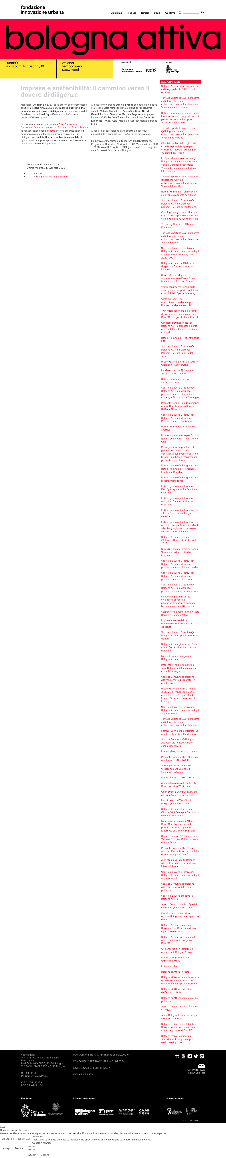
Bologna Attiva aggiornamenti (52, 176)
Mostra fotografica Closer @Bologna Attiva (176, 959)
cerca (181, 13)
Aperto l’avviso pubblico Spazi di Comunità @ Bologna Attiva (179, 906)
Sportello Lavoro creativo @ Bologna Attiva (177, 897)
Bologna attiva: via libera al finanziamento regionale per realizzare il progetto (177, 1039)
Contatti (170, 12)
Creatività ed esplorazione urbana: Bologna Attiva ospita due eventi (180, 916)
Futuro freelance (170, 966)
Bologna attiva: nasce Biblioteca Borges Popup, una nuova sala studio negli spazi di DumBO (179, 1027)
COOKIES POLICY (83, 1074)
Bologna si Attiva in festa (175, 971)
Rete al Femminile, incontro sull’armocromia (176, 381)
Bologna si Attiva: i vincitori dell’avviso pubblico (176, 991)
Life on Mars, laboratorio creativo (180, 751)
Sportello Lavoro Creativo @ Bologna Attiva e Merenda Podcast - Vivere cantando (177, 418)
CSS (199, 1121)
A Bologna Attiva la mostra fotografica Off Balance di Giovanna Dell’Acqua (176, 768)
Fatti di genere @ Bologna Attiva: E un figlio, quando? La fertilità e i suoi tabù (179, 489)
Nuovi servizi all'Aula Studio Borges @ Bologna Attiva (176, 802)
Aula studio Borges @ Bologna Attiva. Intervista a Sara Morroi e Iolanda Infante (179, 863)
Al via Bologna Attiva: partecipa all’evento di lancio (179, 1017)
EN (202, 12)
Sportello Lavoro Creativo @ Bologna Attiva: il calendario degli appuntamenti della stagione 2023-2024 (180, 253)
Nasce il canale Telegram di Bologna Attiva (176, 658)
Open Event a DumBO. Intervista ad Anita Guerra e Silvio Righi (179, 793)
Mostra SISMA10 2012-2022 (177, 777)
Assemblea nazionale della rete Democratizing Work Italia (178, 784)
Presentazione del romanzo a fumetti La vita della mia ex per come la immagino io (178, 668)
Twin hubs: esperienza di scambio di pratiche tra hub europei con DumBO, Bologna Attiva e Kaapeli (180, 314)
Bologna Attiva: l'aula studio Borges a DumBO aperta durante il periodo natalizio (179, 928)
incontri (39, 173)
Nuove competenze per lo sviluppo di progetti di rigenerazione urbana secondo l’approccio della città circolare (178, 601)
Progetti (131, 12)
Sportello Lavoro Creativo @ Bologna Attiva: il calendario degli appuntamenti (180, 710)
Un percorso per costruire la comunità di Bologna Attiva (177, 950)
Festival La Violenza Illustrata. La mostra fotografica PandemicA (179, 732)
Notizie (145, 12)
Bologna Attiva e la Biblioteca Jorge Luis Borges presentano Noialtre (178, 266)
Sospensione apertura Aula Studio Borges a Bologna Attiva (180, 613)
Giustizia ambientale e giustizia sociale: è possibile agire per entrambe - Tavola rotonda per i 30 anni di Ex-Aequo (179, 148)
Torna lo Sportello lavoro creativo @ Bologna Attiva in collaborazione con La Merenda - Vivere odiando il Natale (180, 102)
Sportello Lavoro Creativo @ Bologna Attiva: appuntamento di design (179, 635)
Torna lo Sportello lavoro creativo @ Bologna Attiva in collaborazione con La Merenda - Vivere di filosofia (180, 181)
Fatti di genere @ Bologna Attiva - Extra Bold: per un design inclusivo (179, 513)
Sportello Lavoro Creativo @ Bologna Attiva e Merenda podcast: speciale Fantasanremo (179, 588)
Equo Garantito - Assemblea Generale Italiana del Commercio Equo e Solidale (55, 126)
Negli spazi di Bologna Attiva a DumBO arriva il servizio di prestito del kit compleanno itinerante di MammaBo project (178, 825)
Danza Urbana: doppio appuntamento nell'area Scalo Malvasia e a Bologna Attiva (178, 278)
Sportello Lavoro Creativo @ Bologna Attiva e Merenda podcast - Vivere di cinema (177, 576)
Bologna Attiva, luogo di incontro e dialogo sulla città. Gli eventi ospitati (179, 89)
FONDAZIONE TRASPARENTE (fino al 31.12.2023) (101, 1054)
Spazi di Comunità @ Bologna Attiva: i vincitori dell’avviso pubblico (177, 887)
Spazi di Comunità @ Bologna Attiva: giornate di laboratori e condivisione (178, 680)
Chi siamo (116, 12)
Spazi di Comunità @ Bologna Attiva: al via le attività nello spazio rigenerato (177, 742)
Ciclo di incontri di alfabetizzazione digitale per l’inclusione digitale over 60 (177, 302)
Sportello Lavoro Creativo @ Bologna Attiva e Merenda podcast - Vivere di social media (179, 564)
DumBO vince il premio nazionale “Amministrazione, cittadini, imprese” (179, 552)
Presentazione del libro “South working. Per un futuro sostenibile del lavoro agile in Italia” (180, 851)
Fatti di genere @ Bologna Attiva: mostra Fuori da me (179, 479)
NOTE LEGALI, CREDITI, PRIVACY (91, 1067)
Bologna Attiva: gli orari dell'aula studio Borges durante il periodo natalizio (179, 647)
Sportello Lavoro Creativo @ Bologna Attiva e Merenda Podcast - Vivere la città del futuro (177, 351)
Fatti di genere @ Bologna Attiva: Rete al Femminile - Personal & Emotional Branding (179, 468)
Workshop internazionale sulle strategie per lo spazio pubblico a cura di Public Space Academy (179, 290)
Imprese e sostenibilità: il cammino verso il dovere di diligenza (176, 623)
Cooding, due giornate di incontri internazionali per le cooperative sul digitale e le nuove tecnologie (179, 215)
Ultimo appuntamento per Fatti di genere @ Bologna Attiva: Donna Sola (180, 438)
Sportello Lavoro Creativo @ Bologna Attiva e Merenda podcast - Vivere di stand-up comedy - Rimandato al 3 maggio (180, 392)
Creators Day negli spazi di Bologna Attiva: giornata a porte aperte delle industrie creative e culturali (179, 327)
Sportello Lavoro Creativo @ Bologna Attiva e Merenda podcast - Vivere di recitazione (178, 203)
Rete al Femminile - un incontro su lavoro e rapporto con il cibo (179, 193)
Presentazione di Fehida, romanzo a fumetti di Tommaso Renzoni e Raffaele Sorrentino (180, 406)
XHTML (189, 1121)
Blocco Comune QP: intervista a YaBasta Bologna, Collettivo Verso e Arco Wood (180, 839)
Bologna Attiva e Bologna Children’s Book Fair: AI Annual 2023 (178, 540)
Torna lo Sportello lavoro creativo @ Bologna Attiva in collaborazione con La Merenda (180, 722)
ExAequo (50, 130)
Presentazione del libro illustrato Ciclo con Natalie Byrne (179, 363)
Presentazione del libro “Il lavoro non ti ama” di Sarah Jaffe (179, 758)
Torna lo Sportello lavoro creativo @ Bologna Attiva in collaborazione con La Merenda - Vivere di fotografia (180, 133)
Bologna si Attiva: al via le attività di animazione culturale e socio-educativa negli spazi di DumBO (180, 980)
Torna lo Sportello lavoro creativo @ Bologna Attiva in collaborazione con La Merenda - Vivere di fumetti (180, 237)
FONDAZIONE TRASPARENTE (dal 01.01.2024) (99, 1061)
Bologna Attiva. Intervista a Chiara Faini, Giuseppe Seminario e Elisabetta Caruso (179, 812)
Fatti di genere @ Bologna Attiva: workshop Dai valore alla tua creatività (179, 501)
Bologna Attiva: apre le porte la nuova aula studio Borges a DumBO (178, 940)
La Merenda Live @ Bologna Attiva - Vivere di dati (177, 372)
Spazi (157, 12)
